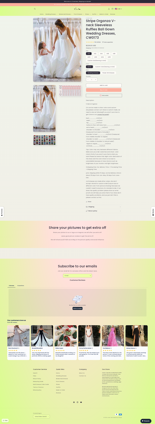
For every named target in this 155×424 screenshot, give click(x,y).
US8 (114, 53)
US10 (89, 57)
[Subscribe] (90, 276)
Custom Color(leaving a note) (105, 67)
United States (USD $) (41, 416)
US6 (108, 53)
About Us (82, 373)
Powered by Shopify (117, 417)
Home (58, 373)
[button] (35, 9)
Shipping (88, 48)
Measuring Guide (38, 381)
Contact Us (82, 376)
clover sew (110, 417)
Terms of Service (38, 387)
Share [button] (89, 201)
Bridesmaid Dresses (62, 378)
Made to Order (60, 390)
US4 (101, 53)
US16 (109, 57)
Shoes (58, 384)
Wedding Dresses (93, 73)
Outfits (58, 387)
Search (35, 373)
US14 (102, 57)
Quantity (88, 76)
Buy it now (103, 90)
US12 (95, 57)
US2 (95, 53)
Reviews (58, 393)
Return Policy (37, 378)
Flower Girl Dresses (108, 73)
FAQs (34, 376)
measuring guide (102, 114)
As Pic (89, 67)
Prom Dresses (60, 381)
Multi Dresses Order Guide (41, 384)
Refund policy (37, 390)
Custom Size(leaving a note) (97, 60)
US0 (89, 53)
